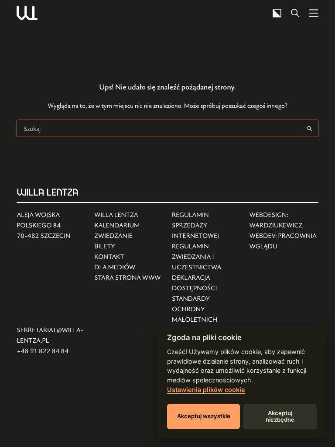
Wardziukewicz (276, 225)
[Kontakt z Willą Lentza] (127, 257)
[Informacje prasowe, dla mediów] (127, 267)
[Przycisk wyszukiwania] (309, 128)
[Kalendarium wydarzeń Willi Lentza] (127, 225)
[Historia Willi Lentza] (127, 215)
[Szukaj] (295, 13)
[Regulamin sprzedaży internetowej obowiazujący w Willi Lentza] (206, 225)
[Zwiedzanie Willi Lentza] (127, 236)
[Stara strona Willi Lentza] (127, 278)
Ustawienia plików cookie (206, 389)
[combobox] (159, 128)
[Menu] (313, 13)
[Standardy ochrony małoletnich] (206, 309)
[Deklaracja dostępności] (206, 283)
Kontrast (277, 13)
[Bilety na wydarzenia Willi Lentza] (127, 246)
